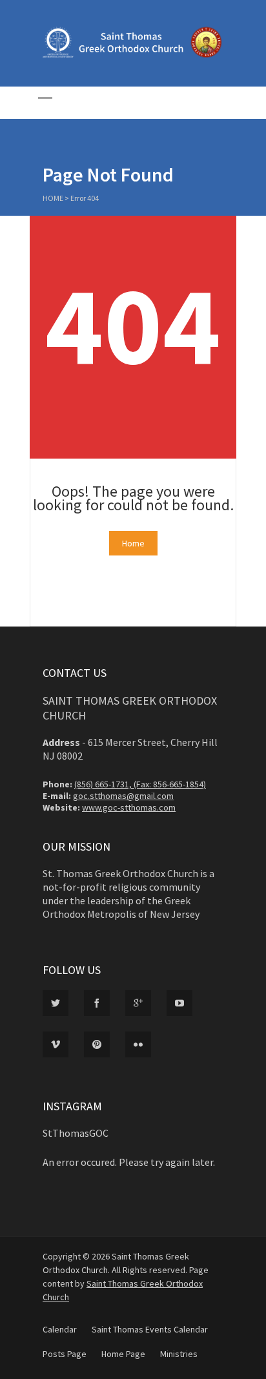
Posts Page (65, 1354)
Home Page (123, 1354)
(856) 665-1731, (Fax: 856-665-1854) (140, 784)
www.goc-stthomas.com (129, 807)
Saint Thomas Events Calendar (150, 1329)
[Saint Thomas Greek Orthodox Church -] (133, 55)
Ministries (179, 1354)
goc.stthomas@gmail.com (123, 796)
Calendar (60, 1329)
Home (53, 198)
